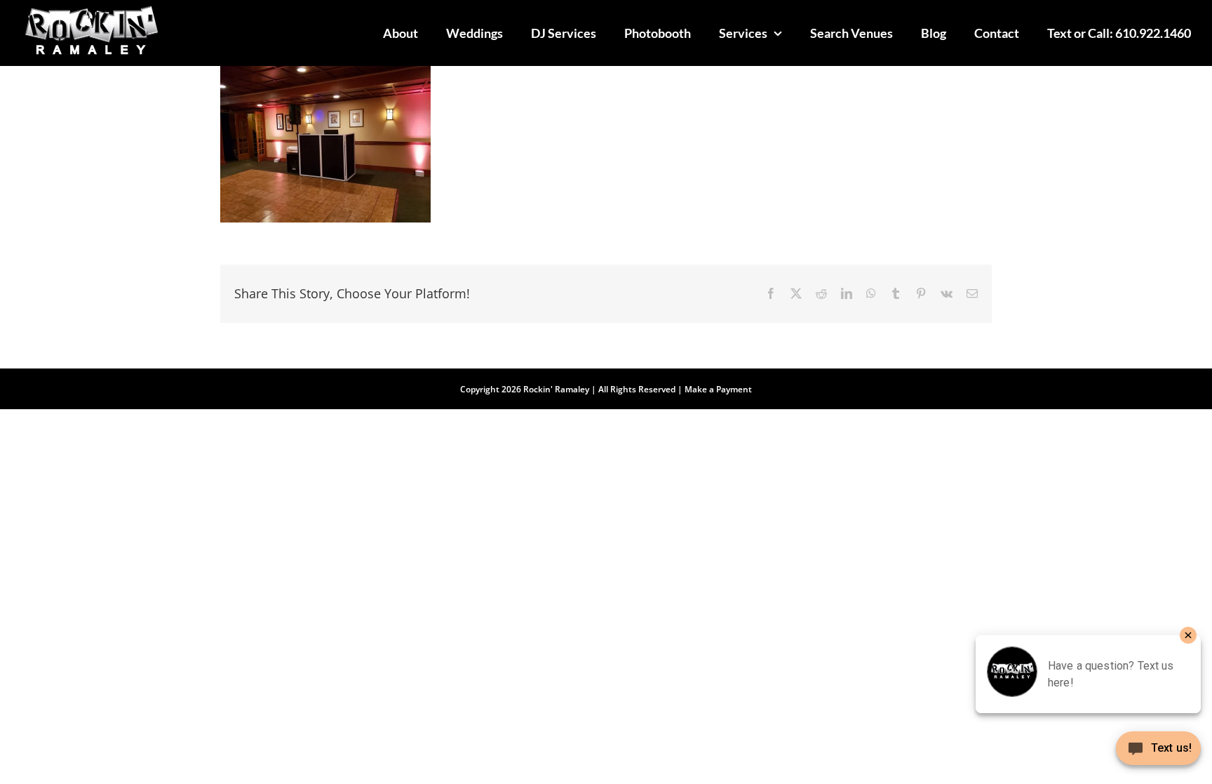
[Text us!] (1158, 753)
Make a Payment (718, 389)
